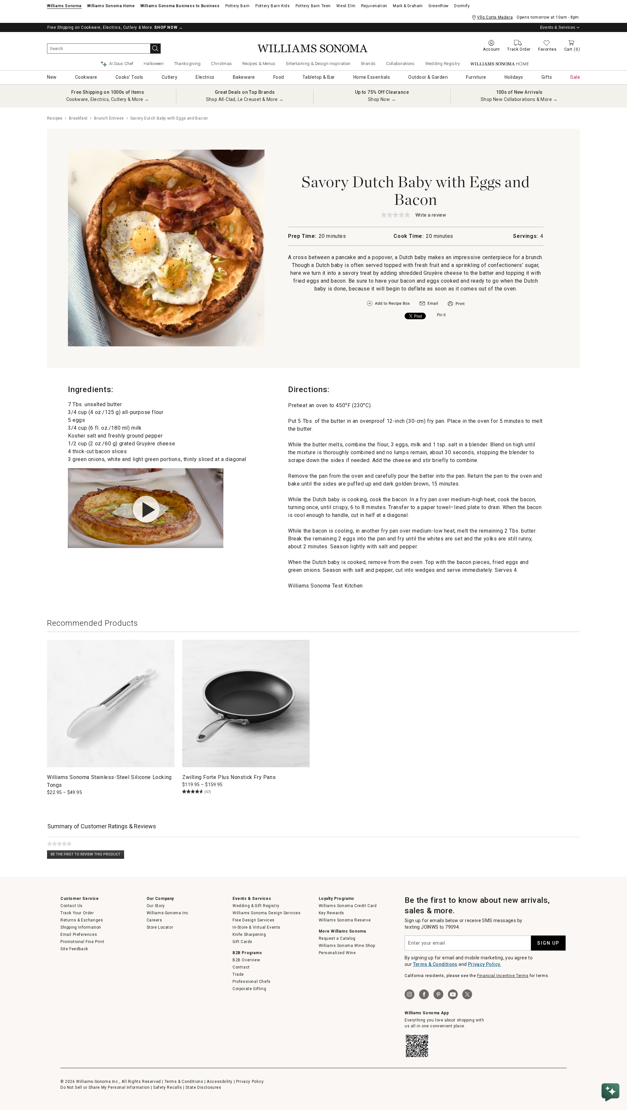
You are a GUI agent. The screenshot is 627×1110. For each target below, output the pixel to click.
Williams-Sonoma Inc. (168, 913)
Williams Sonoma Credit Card (348, 905)
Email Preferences (78, 934)
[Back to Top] (611, 1072)
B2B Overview (246, 960)
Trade (238, 974)
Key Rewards (332, 913)
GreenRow (438, 6)
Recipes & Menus (259, 63)
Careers (154, 920)
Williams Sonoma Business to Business (180, 6)
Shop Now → (382, 99)
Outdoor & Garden (428, 77)
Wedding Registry (442, 63)
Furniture (476, 77)
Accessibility (220, 1081)
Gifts (546, 77)
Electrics (205, 77)
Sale (575, 77)
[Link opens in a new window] (429, 305)
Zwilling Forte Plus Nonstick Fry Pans (229, 777)
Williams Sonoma (64, 6)
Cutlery (170, 77)
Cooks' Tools (129, 77)
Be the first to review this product (87, 855)
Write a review (430, 215)
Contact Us (71, 905)
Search (155, 48)
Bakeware (244, 77)
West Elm (345, 6)
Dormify (462, 6)
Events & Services (557, 27)
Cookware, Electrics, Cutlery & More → (107, 99)
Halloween (154, 63)
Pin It (441, 315)
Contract (241, 967)
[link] (395, 215)
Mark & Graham (408, 6)
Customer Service (79, 898)
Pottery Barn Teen (313, 6)
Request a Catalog (337, 938)
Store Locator (160, 927)
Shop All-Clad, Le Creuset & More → (245, 99)
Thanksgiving (187, 63)
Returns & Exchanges (81, 920)
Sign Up (548, 943)
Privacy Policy (250, 1081)
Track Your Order (77, 913)
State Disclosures (203, 1087)
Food (278, 77)
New (52, 77)
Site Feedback (74, 949)
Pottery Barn (237, 6)
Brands (368, 63)
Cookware (86, 77)
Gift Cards (242, 941)
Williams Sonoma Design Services (267, 913)
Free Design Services (254, 920)
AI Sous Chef (121, 63)
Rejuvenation (374, 6)
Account (491, 49)
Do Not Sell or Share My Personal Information (105, 1087)
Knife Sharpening (249, 934)
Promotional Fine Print (82, 941)
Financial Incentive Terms (502, 975)
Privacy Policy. (484, 964)
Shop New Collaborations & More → (519, 99)
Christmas (221, 63)
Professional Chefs (252, 981)
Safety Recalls (167, 1087)
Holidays (514, 77)
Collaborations (400, 63)
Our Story (156, 905)
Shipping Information (80, 927)
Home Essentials (371, 77)
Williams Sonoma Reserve (345, 920)
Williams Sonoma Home (111, 6)
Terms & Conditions (435, 964)
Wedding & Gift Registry (256, 905)
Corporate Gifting (249, 988)
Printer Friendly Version (456, 304)
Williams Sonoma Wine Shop (347, 945)
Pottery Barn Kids (272, 6)
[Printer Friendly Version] (456, 307)
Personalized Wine (337, 953)
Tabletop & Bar (318, 77)
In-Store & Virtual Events (257, 927)
